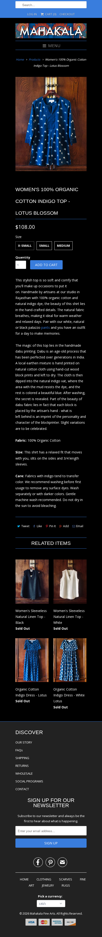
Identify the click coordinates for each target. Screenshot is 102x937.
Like (39, 526)
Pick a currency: (51, 896)
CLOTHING (44, 879)
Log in (32, 14)
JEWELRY (48, 885)
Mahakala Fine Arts (42, 914)
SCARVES (65, 879)
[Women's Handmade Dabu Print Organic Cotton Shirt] (51, 124)
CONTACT (22, 789)
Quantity (22, 257)
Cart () (50, 14)
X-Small (25, 245)
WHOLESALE (24, 773)
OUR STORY (23, 742)
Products (34, 60)
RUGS (66, 885)
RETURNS (22, 766)
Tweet (25, 526)
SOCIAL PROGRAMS (29, 781)
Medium (63, 245)
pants (45, 327)
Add (66, 526)
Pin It (52, 526)
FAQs (19, 750)
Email (79, 526)
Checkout (67, 14)
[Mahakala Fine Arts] (51, 31)
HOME (24, 879)
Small (44, 245)
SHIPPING (22, 758)
